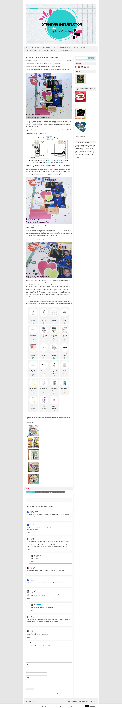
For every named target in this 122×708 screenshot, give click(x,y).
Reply (28, 518)
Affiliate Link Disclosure (80, 136)
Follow (76, 105)
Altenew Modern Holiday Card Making (62, 500)
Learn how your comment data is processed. (52, 693)
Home (27, 47)
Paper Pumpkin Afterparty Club (66, 50)
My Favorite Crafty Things (49, 47)
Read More (92, 706)
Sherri (31, 616)
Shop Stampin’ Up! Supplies (64, 47)
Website (28, 677)
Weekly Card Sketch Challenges (34, 500)
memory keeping (49, 492)
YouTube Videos (35, 47)
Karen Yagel (33, 591)
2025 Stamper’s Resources (50, 50)
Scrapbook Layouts (30, 492)
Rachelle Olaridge (34, 511)
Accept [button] (87, 706)
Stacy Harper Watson (35, 630)
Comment (28, 648)
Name (27, 664)
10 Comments (69, 60)
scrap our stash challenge (59, 492)
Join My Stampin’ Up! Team (79, 47)
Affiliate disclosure (33, 303)
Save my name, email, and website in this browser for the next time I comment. (43, 686)
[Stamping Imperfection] (61, 43)
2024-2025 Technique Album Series (33, 50)
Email (27, 671)
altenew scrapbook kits (40, 492)
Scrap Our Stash (44, 133)
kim (34, 555)
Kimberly (29, 60)
